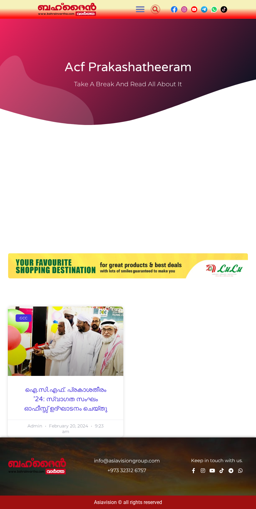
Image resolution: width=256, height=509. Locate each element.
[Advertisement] (128, 175)
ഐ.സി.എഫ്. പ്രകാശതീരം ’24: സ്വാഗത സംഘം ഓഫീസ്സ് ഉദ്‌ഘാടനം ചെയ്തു (65, 399)
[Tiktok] (221, 470)
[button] (140, 9)
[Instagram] (202, 470)
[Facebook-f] (193, 470)
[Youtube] (212, 470)
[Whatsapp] (240, 470)
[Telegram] (231, 470)
